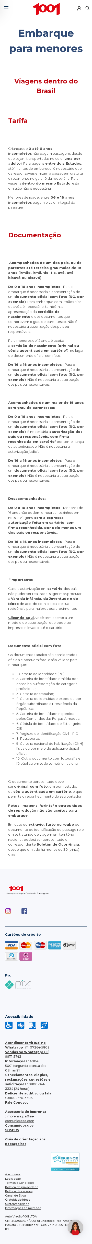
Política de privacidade (21, 1187)
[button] (6, 6)
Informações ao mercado (23, 1208)
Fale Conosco (17, 1102)
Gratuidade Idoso (17, 1199)
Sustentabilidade (17, 1204)
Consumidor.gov (19, 1125)
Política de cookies (18, 1191)
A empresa (12, 1174)
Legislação (13, 1178)
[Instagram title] (13, 917)
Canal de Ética (15, 1195)
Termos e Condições (19, 1183)
